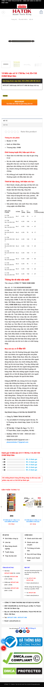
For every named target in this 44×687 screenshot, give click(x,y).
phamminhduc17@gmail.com (17, 442)
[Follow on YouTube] (28, 631)
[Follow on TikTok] (20, 631)
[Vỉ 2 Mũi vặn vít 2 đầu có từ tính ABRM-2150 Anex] (32, 502)
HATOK (5, 125)
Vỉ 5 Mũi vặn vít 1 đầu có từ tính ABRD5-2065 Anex (11, 520)
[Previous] (5, 41)
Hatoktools (36, 684)
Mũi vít (31, 19)
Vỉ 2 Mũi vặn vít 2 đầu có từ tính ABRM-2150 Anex (33, 520)
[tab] (22, 121)
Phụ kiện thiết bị (23, 19)
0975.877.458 (11, 617)
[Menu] (3, 12)
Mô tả (5, 120)
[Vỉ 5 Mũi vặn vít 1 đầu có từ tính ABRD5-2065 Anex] (11, 502)
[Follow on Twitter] (24, 631)
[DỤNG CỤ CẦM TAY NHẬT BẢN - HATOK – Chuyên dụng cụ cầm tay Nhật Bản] (22, 12)
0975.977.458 (14, 576)
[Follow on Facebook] (17, 631)
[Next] (39, 41)
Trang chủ (14, 19)
